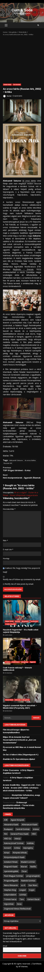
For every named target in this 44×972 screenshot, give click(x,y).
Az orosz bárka (29, 180)
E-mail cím (8, 549)
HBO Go (7, 838)
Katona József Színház (14, 843)
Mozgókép (25, 621)
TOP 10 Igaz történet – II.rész (17, 469)
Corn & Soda (22, 10)
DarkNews (37, 963)
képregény (28, 848)
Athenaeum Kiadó (29, 824)
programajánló (33, 876)
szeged (22, 890)
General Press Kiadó (19, 834)
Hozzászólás (9, 509)
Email (5, 946)
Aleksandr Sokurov (16, 460)
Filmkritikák (7, 84)
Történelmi (16, 84)
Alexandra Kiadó (11, 824)
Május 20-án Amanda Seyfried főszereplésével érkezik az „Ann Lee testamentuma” (19, 740)
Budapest (8, 829)
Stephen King (10, 890)
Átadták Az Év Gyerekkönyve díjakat (19, 759)
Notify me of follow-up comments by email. (22, 579)
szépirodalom (10, 894)
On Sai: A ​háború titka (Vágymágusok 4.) (20, 755)
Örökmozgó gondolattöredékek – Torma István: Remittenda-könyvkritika (18, 805)
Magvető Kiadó (10, 866)
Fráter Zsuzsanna (11, 770)
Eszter (9, 96)
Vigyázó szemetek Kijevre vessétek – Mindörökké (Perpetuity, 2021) (22, 689)
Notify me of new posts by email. (19, 584)
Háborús (18, 700)
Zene (19, 904)
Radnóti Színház (28, 880)
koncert (7, 848)
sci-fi (23, 885)
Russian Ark (8, 463)
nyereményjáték (11, 871)
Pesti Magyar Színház (13, 876)
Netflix (33, 866)
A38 (5, 820)
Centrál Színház (23, 829)
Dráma (7, 662)
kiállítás (30, 843)
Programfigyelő (11, 880)
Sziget (31, 890)
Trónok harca (10, 899)
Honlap (6, 558)
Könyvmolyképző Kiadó (14, 857)
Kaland (17, 621)
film (5, 834)
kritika (17, 848)
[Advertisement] (22, 59)
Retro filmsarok (11, 885)
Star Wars (33, 885)
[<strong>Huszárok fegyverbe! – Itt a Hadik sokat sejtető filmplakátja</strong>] (22, 613)
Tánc (22, 899)
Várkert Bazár (33, 899)
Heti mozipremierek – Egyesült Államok (22, 476)
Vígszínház (9, 904)
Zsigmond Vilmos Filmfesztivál (17, 908)
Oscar (24, 871)
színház (22, 894)
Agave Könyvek (17, 820)
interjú (17, 838)
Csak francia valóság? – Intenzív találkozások (22, 651)
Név (5, 540)
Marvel (24, 866)
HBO (34, 834)
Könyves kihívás (20, 852)
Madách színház (28, 862)
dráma (36, 829)
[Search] (38, 25)
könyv (6, 852)
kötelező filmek (10, 862)
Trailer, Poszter (10, 624)
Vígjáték (32, 662)
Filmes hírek (9, 621)
